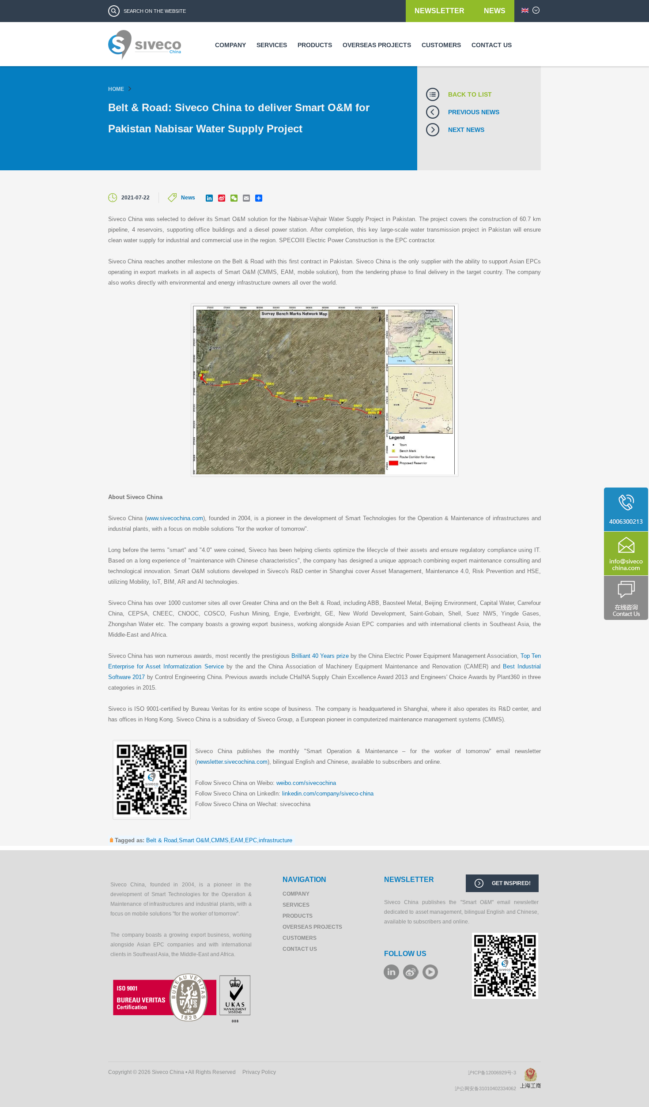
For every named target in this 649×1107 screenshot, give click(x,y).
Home (116, 89)
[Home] (144, 48)
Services (272, 45)
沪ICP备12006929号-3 (494, 1072)
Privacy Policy (259, 1072)
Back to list (470, 94)
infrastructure (275, 840)
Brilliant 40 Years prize (320, 656)
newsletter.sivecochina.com (232, 761)
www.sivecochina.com (175, 518)
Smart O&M (194, 840)
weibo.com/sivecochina (306, 783)
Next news (466, 129)
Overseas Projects (377, 45)
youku (430, 971)
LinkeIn (391, 971)
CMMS (220, 840)
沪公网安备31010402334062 (487, 1088)
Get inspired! (511, 883)
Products (315, 45)
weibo (411, 971)
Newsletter (440, 11)
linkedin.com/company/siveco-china (328, 793)
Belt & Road (161, 840)
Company (230, 45)
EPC (251, 840)
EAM (236, 840)
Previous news (473, 112)
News (495, 11)
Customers (441, 45)
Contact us (492, 45)
